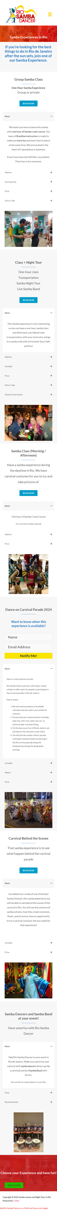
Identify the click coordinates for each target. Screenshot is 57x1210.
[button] (28, 656)
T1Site (16, 1201)
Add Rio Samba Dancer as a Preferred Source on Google (24, 1208)
